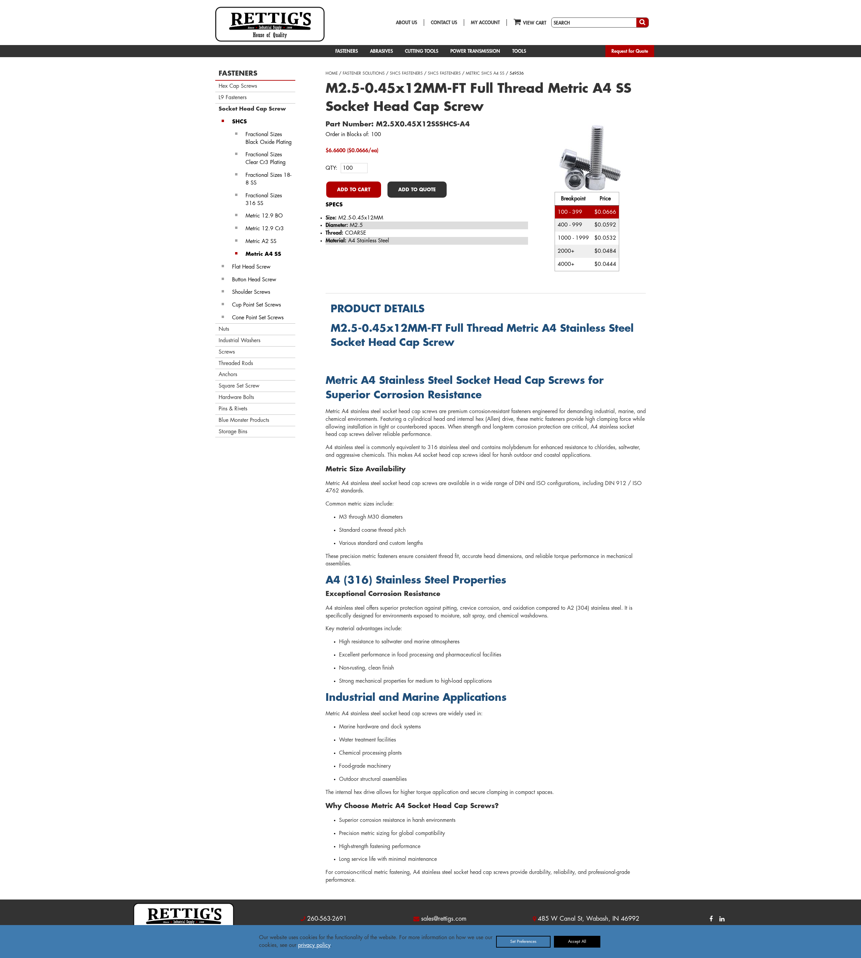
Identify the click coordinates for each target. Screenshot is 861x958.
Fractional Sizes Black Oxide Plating (269, 138)
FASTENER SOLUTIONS (364, 73)
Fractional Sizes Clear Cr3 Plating (266, 158)
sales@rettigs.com (443, 919)
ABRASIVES (381, 51)
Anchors (228, 374)
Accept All (577, 942)
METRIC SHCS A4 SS (485, 73)
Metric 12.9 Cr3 (265, 228)
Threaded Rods (236, 363)
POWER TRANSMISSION (475, 51)
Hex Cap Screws (238, 86)
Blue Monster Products (244, 420)
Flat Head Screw (251, 267)
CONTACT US (444, 22)
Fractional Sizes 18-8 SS (268, 179)
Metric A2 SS (261, 241)
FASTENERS (346, 51)
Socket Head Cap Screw (252, 109)
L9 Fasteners (233, 97)
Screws (227, 352)
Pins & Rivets (233, 408)
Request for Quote (629, 51)
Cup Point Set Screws (256, 305)
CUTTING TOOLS (421, 51)
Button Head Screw (254, 279)
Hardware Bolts (236, 397)
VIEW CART (534, 23)
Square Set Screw (239, 386)
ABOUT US (406, 22)
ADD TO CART (353, 189)
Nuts (224, 329)
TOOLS (519, 51)
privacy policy (314, 945)
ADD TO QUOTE (417, 189)
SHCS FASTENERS (406, 73)
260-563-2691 (327, 919)
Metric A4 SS (263, 254)
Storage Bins (233, 431)
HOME (332, 73)
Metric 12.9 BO (264, 215)
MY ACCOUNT (485, 22)
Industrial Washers (239, 340)
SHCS (239, 121)
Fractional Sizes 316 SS (264, 199)
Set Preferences (523, 942)
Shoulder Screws (251, 292)
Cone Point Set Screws (258, 317)
